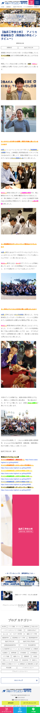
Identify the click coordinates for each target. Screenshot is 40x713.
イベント (14, 649)
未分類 (4, 626)
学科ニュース (6, 660)
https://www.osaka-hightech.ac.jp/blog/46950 (16, 468)
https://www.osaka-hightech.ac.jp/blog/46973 (16, 479)
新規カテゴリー (12, 664)
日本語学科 (25, 660)
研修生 (4, 664)
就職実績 (26, 626)
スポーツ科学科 (17, 634)
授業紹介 (22, 664)
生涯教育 (5, 652)
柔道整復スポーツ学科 (18, 637)
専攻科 (16, 660)
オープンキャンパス (29, 703)
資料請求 (10, 703)
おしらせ (5, 634)
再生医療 (8, 667)
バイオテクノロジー (28, 667)
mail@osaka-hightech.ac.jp (21, 699)
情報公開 (23, 706)
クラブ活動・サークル (14, 626)
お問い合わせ (16, 706)
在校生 (35, 656)
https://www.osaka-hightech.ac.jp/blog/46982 (16, 484)
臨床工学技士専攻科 (29, 641)
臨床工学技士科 (28, 47)
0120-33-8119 (20, 697)
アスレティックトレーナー (20, 671)
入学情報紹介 (34, 652)
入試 (21, 649)
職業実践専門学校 (31, 706)
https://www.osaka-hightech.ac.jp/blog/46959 (16, 473)
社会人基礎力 (32, 403)
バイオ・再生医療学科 (29, 645)
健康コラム (16, 656)
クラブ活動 (6, 656)
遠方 (37, 664)
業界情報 (13, 652)
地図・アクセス (8, 706)
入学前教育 (23, 652)
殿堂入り (34, 660)
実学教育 (27, 649)
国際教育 (9, 47)
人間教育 (35, 649)
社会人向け (35, 626)
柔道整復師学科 (33, 637)
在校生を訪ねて (31, 630)
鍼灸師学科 (5, 637)
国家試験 (30, 664)
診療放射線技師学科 (10, 645)
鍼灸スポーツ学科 (32, 634)
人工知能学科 (6, 649)
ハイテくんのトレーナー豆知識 (13, 630)
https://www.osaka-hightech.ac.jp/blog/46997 (16, 490)
